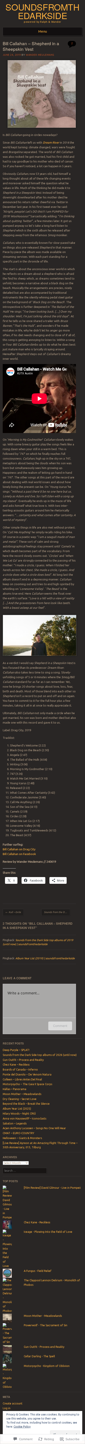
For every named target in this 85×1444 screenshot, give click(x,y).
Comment (60, 1026)
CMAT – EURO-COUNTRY (18, 1133)
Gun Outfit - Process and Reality (44, 1346)
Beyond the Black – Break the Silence (26, 1103)
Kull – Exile (13, 912)
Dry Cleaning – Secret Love (19, 1098)
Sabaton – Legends (15, 1123)
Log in (6, 1408)
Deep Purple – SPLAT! (16, 1050)
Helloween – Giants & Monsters (22, 1138)
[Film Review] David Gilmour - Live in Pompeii (52, 1187)
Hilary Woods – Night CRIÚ (19, 1113)
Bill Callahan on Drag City (19, 849)
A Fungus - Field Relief (37, 1270)
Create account (12, 1403)
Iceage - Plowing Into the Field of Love (48, 1231)
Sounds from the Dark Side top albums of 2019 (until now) (57, 912)
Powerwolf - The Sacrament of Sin (45, 1325)
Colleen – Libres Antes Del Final (22, 1079)
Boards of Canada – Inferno (20, 1069)
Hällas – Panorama (14, 1089)
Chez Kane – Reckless (16, 1064)
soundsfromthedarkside (42, 11)
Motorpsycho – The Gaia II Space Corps (27, 1084)
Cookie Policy (22, 1426)
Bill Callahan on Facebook (19, 853)
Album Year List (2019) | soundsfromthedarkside (45, 958)
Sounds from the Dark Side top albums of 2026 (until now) (40, 1054)
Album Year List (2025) (17, 1108)
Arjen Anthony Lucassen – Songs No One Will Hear (34, 1128)
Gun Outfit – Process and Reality (23, 1059)
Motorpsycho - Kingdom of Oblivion (47, 1365)
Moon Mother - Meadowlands (43, 1315)
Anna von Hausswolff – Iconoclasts (24, 1118)
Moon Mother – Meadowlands (22, 1094)
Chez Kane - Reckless (37, 1222)
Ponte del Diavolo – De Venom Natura (27, 1074)
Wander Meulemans (40, 54)
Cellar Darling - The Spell (39, 1356)
